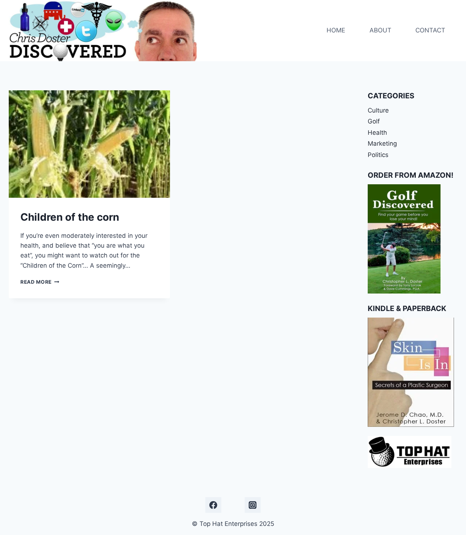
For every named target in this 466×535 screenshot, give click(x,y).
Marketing (382, 143)
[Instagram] (252, 505)
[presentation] (89, 144)
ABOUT (380, 30)
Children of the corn (69, 217)
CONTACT (430, 30)
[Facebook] (213, 505)
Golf (374, 121)
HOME (336, 30)
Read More (39, 282)
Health (377, 132)
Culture (378, 110)
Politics (378, 154)
